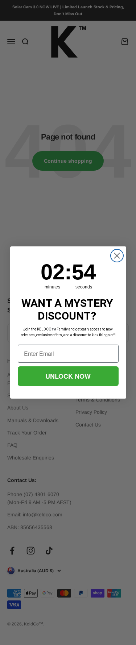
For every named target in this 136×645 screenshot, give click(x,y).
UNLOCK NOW (68, 376)
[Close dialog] (117, 255)
